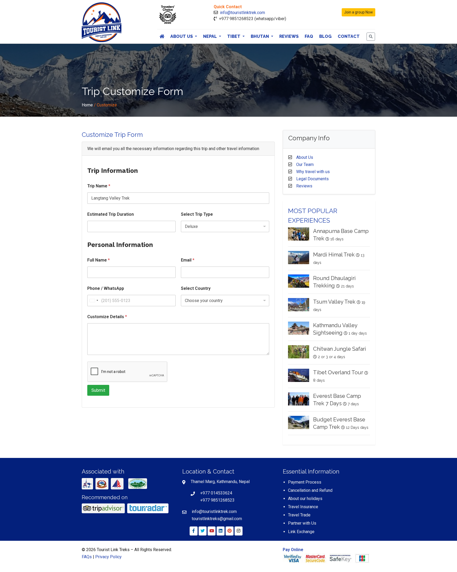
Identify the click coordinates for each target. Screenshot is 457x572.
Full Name (98, 260)
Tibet (234, 36)
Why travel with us (313, 171)
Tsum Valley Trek (334, 302)
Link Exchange (301, 531)
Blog (325, 36)
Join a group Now (358, 12)
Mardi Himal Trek (334, 254)
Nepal (210, 36)
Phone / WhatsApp (105, 288)
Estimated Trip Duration (110, 214)
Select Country (196, 288)
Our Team (305, 164)
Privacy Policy (108, 556)
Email (187, 260)
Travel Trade (299, 514)
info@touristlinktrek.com (242, 12)
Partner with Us (302, 523)
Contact (349, 36)
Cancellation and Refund (310, 490)
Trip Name (98, 185)
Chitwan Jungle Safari (339, 349)
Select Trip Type (197, 214)
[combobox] (93, 300)
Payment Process (304, 482)
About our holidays (305, 498)
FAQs (87, 556)
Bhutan (260, 36)
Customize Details (107, 316)
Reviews (289, 36)
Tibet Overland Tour (338, 372)
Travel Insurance (303, 506)
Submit (98, 390)
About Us (182, 36)
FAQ (309, 36)
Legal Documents (312, 178)
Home (87, 104)
